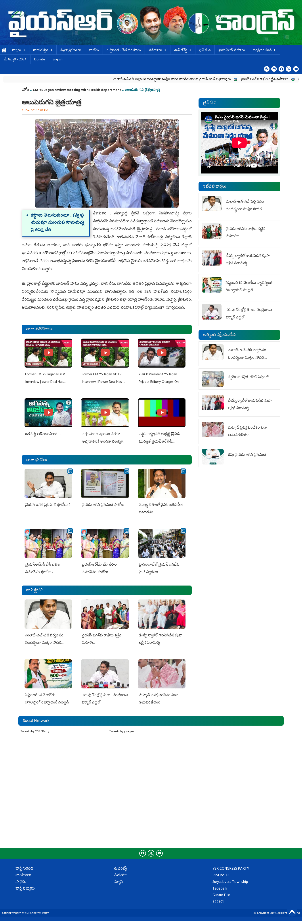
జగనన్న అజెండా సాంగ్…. (43, 434)
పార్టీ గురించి (24, 869)
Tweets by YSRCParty (35, 732)
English (58, 60)
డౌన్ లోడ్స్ (180, 50)
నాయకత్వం (40, 50)
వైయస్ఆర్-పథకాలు (231, 50)
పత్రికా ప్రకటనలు (70, 50)
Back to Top (292, 911)
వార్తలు (16, 50)
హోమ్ (4, 50)
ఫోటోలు (94, 50)
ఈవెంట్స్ (120, 869)
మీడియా (120, 875)
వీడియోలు (155, 50)
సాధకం (20, 882)
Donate (39, 60)
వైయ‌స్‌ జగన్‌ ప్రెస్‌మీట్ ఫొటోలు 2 (48, 505)
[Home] (151, 22)
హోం (25, 90)
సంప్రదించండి (262, 50)
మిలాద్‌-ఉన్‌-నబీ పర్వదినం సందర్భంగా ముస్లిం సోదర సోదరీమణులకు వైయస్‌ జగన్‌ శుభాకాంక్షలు (134, 80)
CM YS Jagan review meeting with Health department (77, 90)
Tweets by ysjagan (121, 732)
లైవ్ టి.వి (205, 50)
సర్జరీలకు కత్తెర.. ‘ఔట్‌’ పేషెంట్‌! (248, 377)
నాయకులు (23, 875)
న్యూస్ (118, 882)
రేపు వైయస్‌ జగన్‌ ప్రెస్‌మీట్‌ (247, 455)
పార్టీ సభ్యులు (25, 888)
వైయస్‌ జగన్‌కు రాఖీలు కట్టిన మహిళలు (227, 80)
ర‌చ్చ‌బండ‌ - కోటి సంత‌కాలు (124, 50)
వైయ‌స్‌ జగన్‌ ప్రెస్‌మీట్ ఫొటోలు (103, 505)
